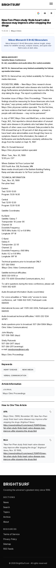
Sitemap (7, 544)
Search (6, 507)
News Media (27, 370)
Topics (6, 512)
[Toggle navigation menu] (51, 5)
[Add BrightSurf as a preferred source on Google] (38, 13)
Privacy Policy (10, 539)
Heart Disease (10, 370)
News (6, 502)
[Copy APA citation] (50, 411)
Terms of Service (11, 534)
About (6, 522)
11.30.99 (5, 31)
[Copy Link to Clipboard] (51, 13)
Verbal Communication (15, 375)
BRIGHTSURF (11, 4)
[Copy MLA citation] (50, 440)
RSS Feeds (8, 549)
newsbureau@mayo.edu (18, 349)
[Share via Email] (45, 13)
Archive (6, 517)
